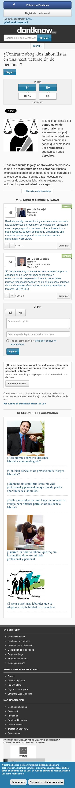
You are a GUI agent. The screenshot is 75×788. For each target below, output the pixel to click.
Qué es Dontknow (16, 636)
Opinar (13, 351)
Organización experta (18, 689)
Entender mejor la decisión (37, 191)
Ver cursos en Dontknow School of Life (24, 403)
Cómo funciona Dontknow (20, 645)
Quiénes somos (15, 724)
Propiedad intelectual (18, 719)
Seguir (9, 72)
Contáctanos (14, 733)
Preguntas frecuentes (18, 658)
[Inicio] (37, 30)
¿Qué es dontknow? (15, 22)
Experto (11, 675)
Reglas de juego (16, 654)
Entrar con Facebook (37, 5)
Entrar (29, 18)
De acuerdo (18, 782)
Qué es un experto (16, 662)
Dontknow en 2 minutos (19, 640)
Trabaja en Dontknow (18, 728)
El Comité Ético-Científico (20, 693)
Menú (37, 45)
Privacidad (13, 715)
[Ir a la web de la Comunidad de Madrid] (23, 751)
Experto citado (14, 684)
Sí (27, 87)
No (48, 87)
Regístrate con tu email (37, 13)
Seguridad (13, 711)
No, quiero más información (46, 782)
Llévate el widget (17, 383)
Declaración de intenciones (21, 649)
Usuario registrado (16, 680)
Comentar (64, 245)
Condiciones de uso (17, 706)
